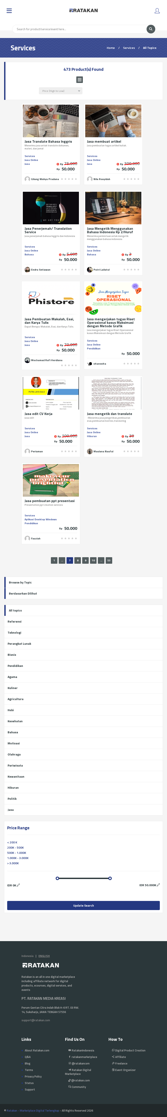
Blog (27, 1063)
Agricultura (15, 699)
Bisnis (12, 654)
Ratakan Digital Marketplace (78, 1072)
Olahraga (14, 754)
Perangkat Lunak (19, 643)
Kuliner (13, 688)
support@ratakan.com (36, 1020)
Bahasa (29, 254)
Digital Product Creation (130, 1050)
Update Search (83, 905)
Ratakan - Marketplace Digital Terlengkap (33, 1110)
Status (29, 1083)
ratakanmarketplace (84, 1057)
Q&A (28, 1057)
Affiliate (120, 1057)
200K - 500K (15, 847)
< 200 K (12, 842)
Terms (29, 1070)
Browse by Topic (20, 582)
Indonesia (27, 956)
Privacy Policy (33, 1076)
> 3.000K (13, 863)
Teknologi (14, 632)
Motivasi (14, 743)
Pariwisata (15, 765)
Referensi (15, 621)
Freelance (121, 1063)
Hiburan (92, 436)
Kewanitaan (16, 776)
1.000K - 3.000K (17, 858)
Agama (12, 676)
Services (30, 156)
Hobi (11, 710)
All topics (15, 610)
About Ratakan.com (37, 1050)
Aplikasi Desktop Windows (41, 519)
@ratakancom (80, 1063)
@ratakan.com (80, 1080)
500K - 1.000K (16, 852)
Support (30, 1089)
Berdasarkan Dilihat (23, 593)
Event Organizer (125, 1070)
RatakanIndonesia (82, 1050)
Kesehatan (15, 721)
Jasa (27, 164)
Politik (12, 798)
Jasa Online (31, 160)
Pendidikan (93, 348)
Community (78, 1087)
